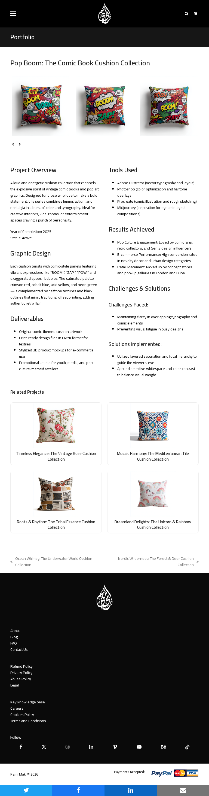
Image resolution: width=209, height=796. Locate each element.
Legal (14, 685)
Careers (16, 708)
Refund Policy (21, 666)
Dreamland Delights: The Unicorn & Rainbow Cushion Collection (153, 524)
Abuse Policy (20, 678)
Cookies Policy (22, 714)
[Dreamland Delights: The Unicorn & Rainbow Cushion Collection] (152, 493)
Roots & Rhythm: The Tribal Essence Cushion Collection (56, 524)
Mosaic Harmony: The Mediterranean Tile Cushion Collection (153, 456)
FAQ (13, 643)
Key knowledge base (27, 702)
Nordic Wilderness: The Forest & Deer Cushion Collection (150, 561)
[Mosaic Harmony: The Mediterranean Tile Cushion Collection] (152, 425)
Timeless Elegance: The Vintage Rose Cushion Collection (56, 456)
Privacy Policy (21, 672)
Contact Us (19, 649)
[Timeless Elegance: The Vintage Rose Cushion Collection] (56, 425)
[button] (13, 13)
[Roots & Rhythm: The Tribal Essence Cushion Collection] (56, 493)
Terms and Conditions (28, 720)
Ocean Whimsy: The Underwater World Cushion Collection (51, 561)
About (15, 630)
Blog (14, 636)
